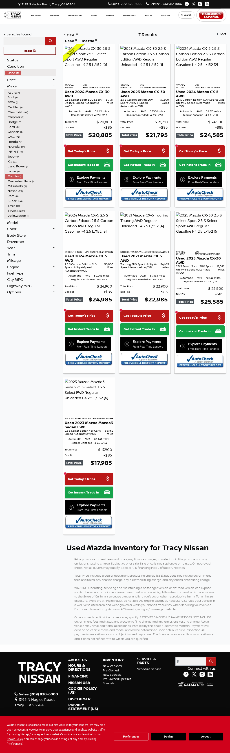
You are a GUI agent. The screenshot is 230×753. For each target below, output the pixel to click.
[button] (36, 15)
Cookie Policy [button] (15, 739)
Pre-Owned (111, 670)
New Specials (112, 675)
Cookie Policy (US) (82, 691)
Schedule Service (149, 669)
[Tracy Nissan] (13, 14)
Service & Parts (146, 661)
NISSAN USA (79, 683)
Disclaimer (79, 699)
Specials (109, 683)
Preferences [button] (15, 743)
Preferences (131, 736)
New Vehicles (112, 666)
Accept (206, 736)
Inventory (113, 660)
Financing (78, 676)
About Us (77, 660)
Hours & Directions (79, 667)
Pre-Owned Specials (117, 679)
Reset (28, 51)
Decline (168, 736)
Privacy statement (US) (83, 707)
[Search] (50, 41)
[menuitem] (30, 72)
